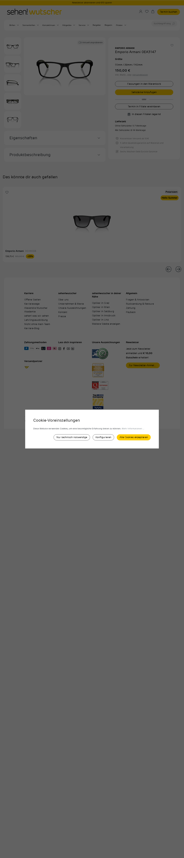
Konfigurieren (103, 437)
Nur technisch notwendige (71, 437)
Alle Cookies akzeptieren (134, 437)
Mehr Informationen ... (133, 428)
